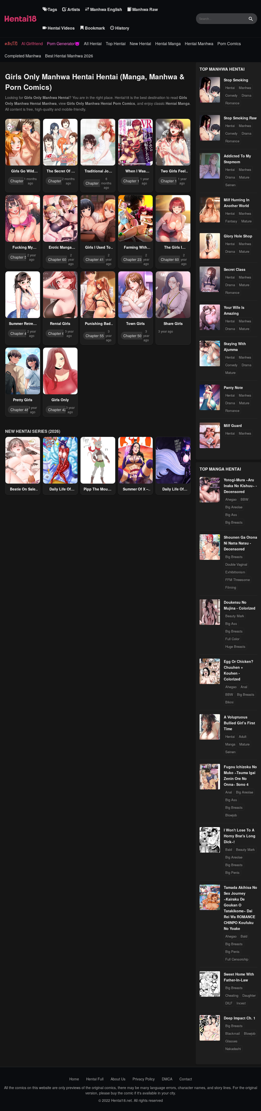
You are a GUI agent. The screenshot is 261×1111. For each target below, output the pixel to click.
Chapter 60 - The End (65, 259)
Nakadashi (233, 1048)
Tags (52, 9)
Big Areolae (233, 506)
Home (74, 1078)
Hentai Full (94, 1078)
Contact (185, 1078)
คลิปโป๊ (11, 43)
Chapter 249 (96, 183)
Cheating (231, 995)
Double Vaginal (236, 564)
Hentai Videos (61, 28)
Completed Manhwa (23, 56)
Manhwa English (105, 9)
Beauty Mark (234, 615)
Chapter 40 (19, 333)
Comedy (231, 95)
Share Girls (173, 323)
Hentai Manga (168, 43)
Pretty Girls (22, 399)
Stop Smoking (236, 79)
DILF (228, 1003)
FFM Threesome (237, 579)
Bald (228, 849)
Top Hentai (116, 43)
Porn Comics (229, 43)
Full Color (232, 638)
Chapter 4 (18, 180)
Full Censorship (236, 959)
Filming (230, 587)
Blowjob (231, 815)
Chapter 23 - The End (141, 259)
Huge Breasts (235, 646)
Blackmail (232, 1033)
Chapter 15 (170, 180)
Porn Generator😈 (63, 43)
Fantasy (231, 221)
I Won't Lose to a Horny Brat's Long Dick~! (239, 835)
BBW (244, 499)
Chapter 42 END (61, 409)
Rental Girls (60, 323)
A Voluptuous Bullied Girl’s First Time (239, 722)
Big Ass (231, 514)
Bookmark (94, 28)
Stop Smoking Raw (240, 117)
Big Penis (232, 872)
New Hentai (140, 43)
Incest (241, 1003)
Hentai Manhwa (199, 43)
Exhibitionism (235, 572)
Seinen (230, 184)
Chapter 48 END (23, 409)
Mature (244, 177)
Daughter (249, 995)
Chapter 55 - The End (103, 335)
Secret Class (234, 269)
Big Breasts (234, 522)
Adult (242, 736)
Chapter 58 (57, 180)
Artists (73, 9)
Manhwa (245, 87)
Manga (230, 744)
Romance (232, 102)
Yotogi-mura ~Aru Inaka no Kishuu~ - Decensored (240, 485)
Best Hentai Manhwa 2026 (69, 56)
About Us (118, 1078)
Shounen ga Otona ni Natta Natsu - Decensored (240, 543)
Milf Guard (233, 425)
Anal (244, 686)
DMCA (167, 1078)
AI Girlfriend (32, 43)
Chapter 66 (57, 333)
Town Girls (135, 323)
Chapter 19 (132, 180)
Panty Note (233, 387)
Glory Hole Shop (238, 235)
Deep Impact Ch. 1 (239, 1017)
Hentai (230, 87)
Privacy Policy (144, 1078)
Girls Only (60, 399)
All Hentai (93, 43)
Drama (246, 95)
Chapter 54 (19, 257)
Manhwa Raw (144, 9)
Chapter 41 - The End (103, 259)
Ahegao (231, 499)
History (121, 28)
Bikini (229, 702)
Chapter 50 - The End (141, 335)
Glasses (231, 1041)
